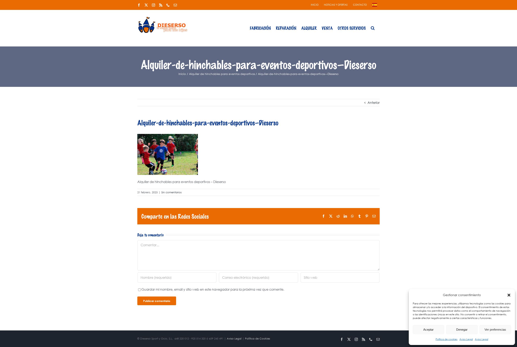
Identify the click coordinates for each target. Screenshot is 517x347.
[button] (509, 295)
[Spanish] (375, 5)
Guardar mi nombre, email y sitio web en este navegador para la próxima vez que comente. (212, 289)
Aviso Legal (466, 339)
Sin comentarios (171, 192)
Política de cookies (446, 339)
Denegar (462, 329)
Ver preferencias (495, 329)
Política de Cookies (257, 338)
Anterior (374, 102)
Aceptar (428, 329)
